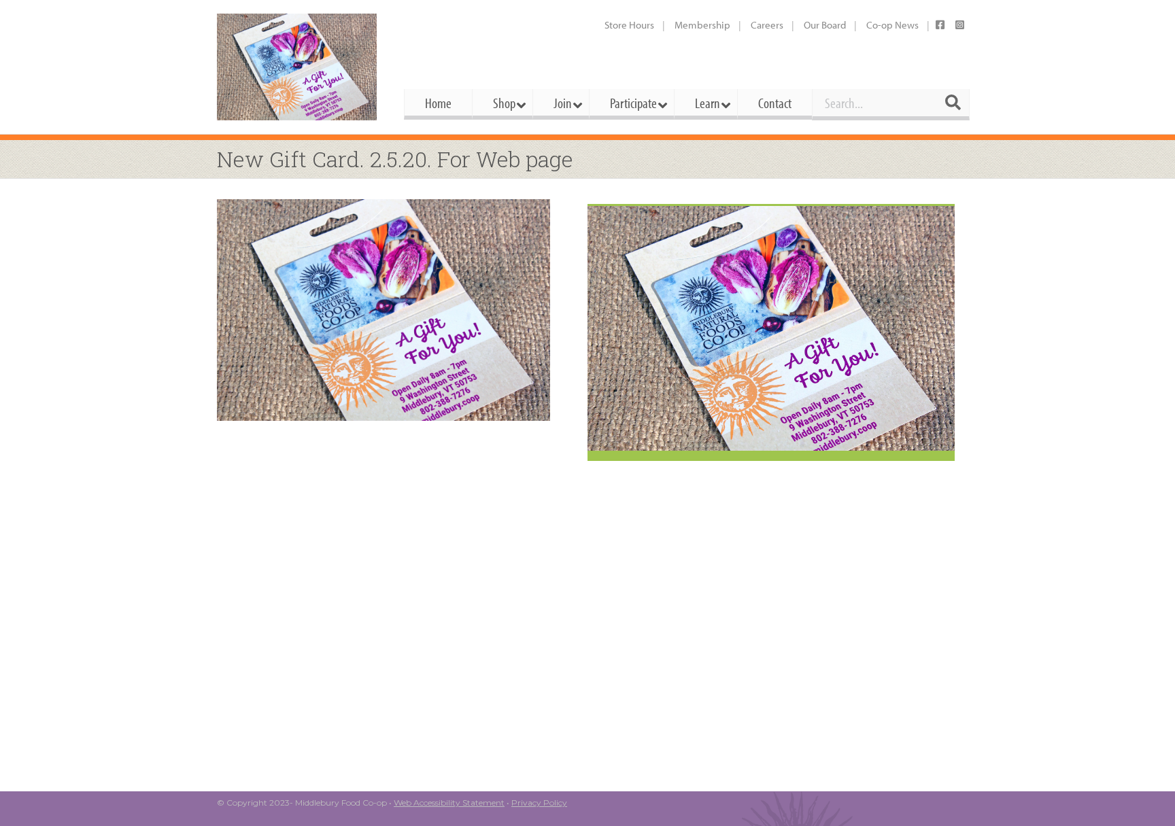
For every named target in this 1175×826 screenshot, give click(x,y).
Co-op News (892, 24)
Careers (767, 24)
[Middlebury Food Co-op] (298, 67)
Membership (702, 24)
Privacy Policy (539, 802)
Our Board (825, 24)
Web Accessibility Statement (449, 802)
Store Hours (629, 24)
